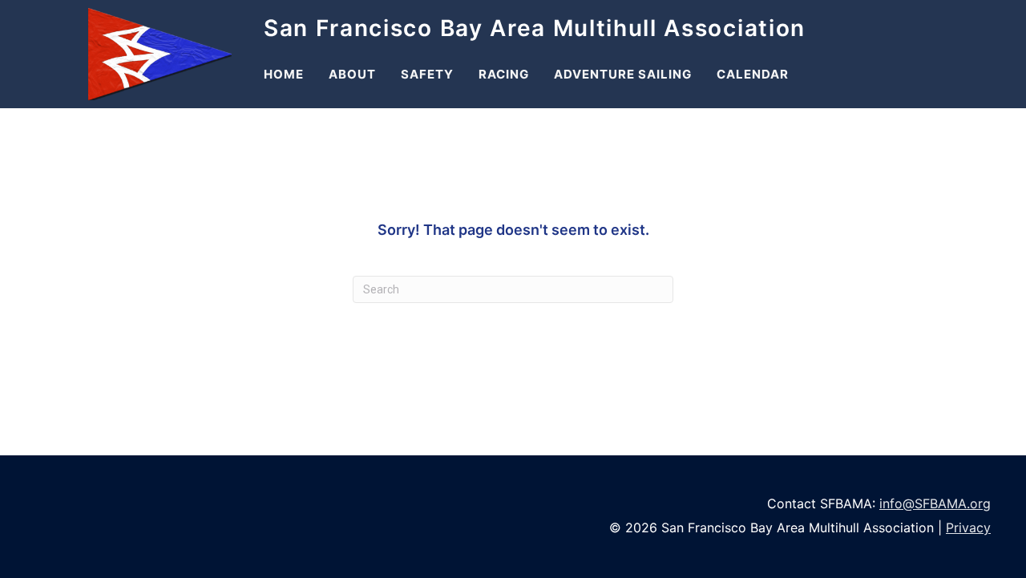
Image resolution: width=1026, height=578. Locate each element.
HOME (284, 74)
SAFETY (427, 74)
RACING (504, 74)
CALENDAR (753, 74)
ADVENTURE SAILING (623, 74)
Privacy (968, 527)
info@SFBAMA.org (935, 503)
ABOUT (352, 74)
